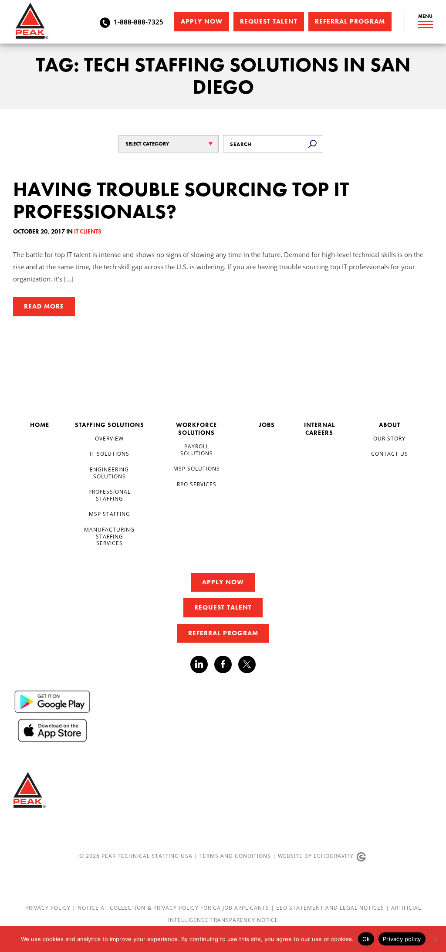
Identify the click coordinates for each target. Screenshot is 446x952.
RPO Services (196, 484)
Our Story (389, 438)
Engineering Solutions (109, 473)
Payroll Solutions (196, 450)
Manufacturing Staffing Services (109, 536)
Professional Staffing (109, 495)
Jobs (267, 425)
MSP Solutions (196, 468)
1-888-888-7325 (138, 21)
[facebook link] (226, 664)
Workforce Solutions (196, 429)
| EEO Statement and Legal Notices (327, 907)
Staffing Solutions (109, 425)
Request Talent (268, 21)
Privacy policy (402, 938)
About (389, 425)
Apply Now (202, 21)
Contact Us (389, 453)
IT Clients (87, 231)
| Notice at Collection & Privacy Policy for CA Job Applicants (171, 907)
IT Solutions (109, 453)
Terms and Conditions (235, 855)
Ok (366, 938)
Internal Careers (319, 429)
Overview (109, 438)
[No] (435, 939)
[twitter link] (247, 665)
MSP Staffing (109, 513)
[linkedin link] (202, 664)
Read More (44, 306)
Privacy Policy (48, 907)
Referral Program (350, 21)
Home (39, 425)
